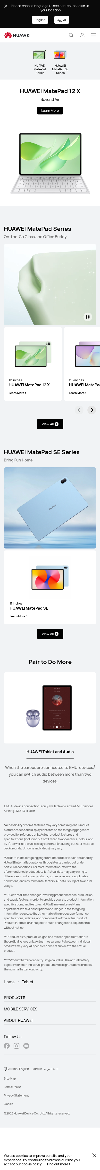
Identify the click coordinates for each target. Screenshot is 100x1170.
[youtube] (26, 1046)
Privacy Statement (16, 1095)
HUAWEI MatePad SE (29, 606)
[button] (71, 35)
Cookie (8, 1104)
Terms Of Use (12, 1087)
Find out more (57, 1164)
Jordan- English (18, 1069)
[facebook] (7, 1046)
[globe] (5, 1069)
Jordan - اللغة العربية (45, 1069)
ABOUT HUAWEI (18, 1020)
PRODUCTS (14, 997)
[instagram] (16, 1046)
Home (9, 981)
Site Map (10, 1078)
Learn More (50, 110)
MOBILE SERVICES (21, 1009)
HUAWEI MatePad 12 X (50, 91)
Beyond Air (50, 99)
